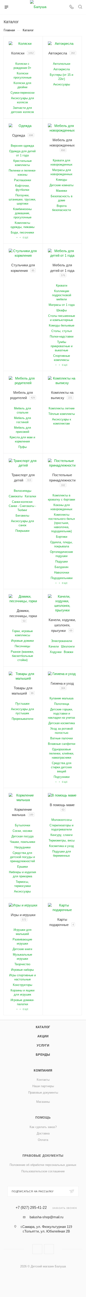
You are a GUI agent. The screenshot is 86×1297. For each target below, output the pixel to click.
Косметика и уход (61, 846)
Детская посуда (22, 836)
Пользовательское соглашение (43, 1171)
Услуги (43, 1045)
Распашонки (22, 180)
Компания (43, 1070)
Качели (54, 646)
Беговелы (22, 515)
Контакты (43, 1079)
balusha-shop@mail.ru (46, 1217)
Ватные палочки (61, 738)
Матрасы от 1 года (62, 305)
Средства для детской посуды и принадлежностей (22, 857)
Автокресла (61, 69)
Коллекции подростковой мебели (61, 295)
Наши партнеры (43, 1086)
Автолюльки (61, 63)
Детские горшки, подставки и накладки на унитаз (61, 713)
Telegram (49, 1249)
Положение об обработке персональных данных (43, 1165)
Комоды (61, 179)
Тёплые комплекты (61, 414)
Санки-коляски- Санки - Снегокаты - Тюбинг (22, 506)
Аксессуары (61, 84)
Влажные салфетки (61, 744)
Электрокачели (61, 641)
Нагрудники (22, 847)
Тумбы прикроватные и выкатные (61, 346)
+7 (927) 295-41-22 (31, 1208)
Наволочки (61, 572)
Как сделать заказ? (43, 1127)
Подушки (61, 561)
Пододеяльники (61, 578)
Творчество (22, 964)
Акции (43, 1036)
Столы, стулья (61, 331)
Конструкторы (22, 985)
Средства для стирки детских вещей (61, 767)
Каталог (43, 1027)
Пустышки (22, 703)
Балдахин (61, 567)
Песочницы (22, 646)
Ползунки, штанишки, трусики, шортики (22, 199)
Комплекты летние (62, 408)
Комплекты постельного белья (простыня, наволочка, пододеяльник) (61, 523)
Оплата (43, 1140)
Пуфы (22, 447)
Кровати (61, 285)
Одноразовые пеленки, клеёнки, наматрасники (61, 753)
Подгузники (61, 777)
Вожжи (68, 652)
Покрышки (22, 530)
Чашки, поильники (22, 842)
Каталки (30, 496)
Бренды (43, 1054)
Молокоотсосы (61, 820)
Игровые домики (22, 640)
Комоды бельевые (61, 325)
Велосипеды (22, 490)
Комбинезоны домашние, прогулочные (22, 213)
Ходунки (55, 652)
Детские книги (22, 949)
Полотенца (61, 704)
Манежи (61, 190)
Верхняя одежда (22, 145)
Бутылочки (22, 825)
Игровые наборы (22, 969)
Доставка (43, 1133)
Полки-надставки (61, 336)
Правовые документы (43, 1092)
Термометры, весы (62, 840)
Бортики (61, 536)
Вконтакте (37, 1249)
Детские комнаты (61, 185)
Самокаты (15, 496)
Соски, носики (22, 831)
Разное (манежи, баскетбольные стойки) (22, 656)
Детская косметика (61, 723)
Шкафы (61, 310)
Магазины (43, 1101)
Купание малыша (61, 698)
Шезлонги (68, 646)
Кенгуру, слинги (61, 835)
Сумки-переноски (22, 92)
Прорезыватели (22, 718)
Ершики (22, 866)
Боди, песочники (22, 232)
